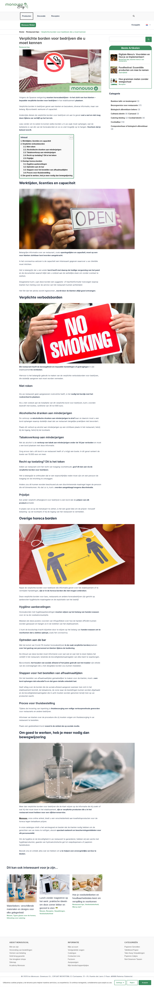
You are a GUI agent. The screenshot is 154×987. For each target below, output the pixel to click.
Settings (119, 983)
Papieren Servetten (132, 947)
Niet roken (31, 147)
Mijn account (73, 947)
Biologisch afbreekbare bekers (124, 109)
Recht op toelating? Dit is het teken (41, 155)
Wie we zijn (14, 947)
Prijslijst (30, 158)
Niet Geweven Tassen (133, 959)
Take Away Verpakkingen (134, 953)
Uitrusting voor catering (16, 918)
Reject (132, 983)
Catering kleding (118, 118)
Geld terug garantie (17, 956)
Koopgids (136, 25)
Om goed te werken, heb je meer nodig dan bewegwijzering (47, 175)
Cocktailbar (116, 122)
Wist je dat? (77, 907)
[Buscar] (148, 39)
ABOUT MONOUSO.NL (19, 942)
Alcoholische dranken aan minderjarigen (44, 150)
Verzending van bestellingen (20, 950)
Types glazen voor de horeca (24, 915)
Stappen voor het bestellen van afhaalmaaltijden (47, 170)
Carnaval (132, 114)
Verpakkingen (59, 911)
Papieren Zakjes (131, 956)
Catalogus (72, 953)
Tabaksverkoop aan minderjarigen (41, 152)
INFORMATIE (73, 942)
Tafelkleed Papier (131, 950)
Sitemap (12, 962)
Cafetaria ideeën (118, 114)
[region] (77, 982)
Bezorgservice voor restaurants (124, 105)
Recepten (55, 16)
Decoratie (41, 16)
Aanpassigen (73, 962)
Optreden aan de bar (35, 167)
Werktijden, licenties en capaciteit (36, 141)
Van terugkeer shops (17, 959)
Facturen (71, 959)
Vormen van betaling (17, 953)
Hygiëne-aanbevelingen (37, 164)
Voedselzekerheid (46, 913)
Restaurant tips (32, 32)
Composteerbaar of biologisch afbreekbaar (129, 126)
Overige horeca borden (32, 161)
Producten (26, 16)
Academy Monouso (17, 965)
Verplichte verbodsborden (33, 144)
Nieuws (9, 915)
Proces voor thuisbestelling (38, 173)
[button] (134, 16)
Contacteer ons (74, 956)
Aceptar (145, 983)
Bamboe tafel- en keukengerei (123, 101)
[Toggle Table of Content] (69, 138)
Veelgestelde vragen (76, 950)
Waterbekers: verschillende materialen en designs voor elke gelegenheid (20, 909)
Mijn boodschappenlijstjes (78, 965)
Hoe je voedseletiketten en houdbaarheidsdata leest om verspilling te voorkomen (86, 898)
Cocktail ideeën (135, 118)
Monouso (23, 818)
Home (21, 32)
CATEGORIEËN (131, 942)
